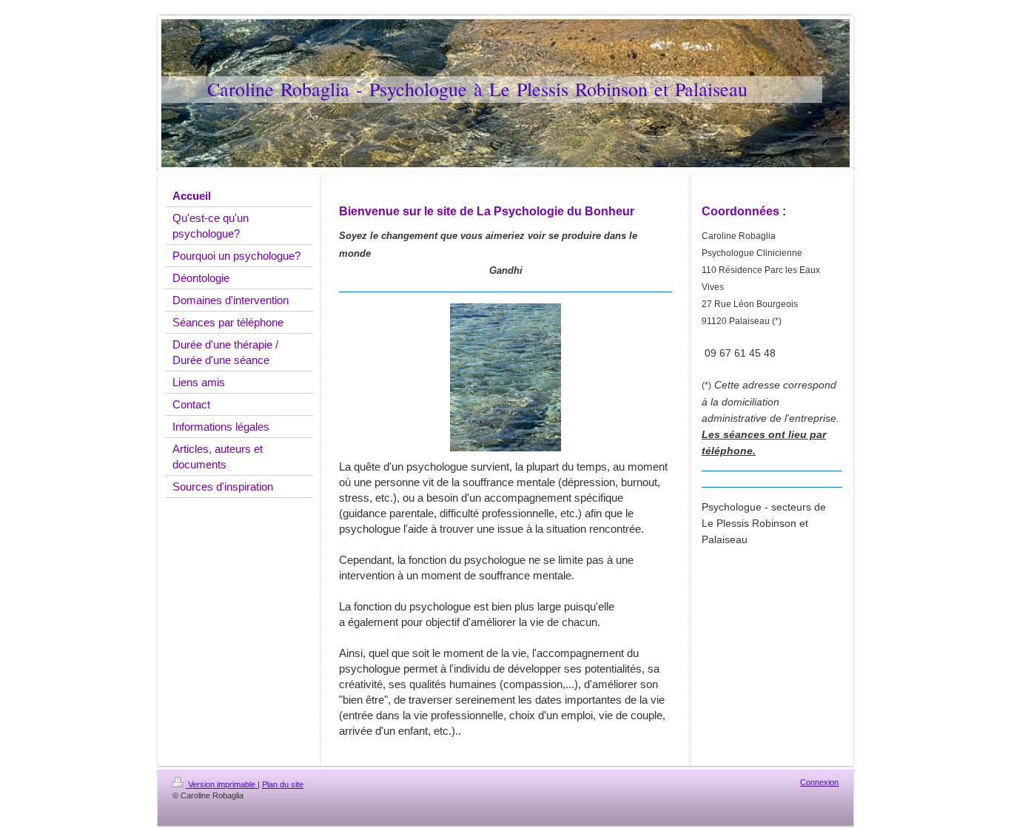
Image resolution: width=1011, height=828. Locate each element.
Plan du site (282, 784)
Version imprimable (222, 784)
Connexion (819, 782)
